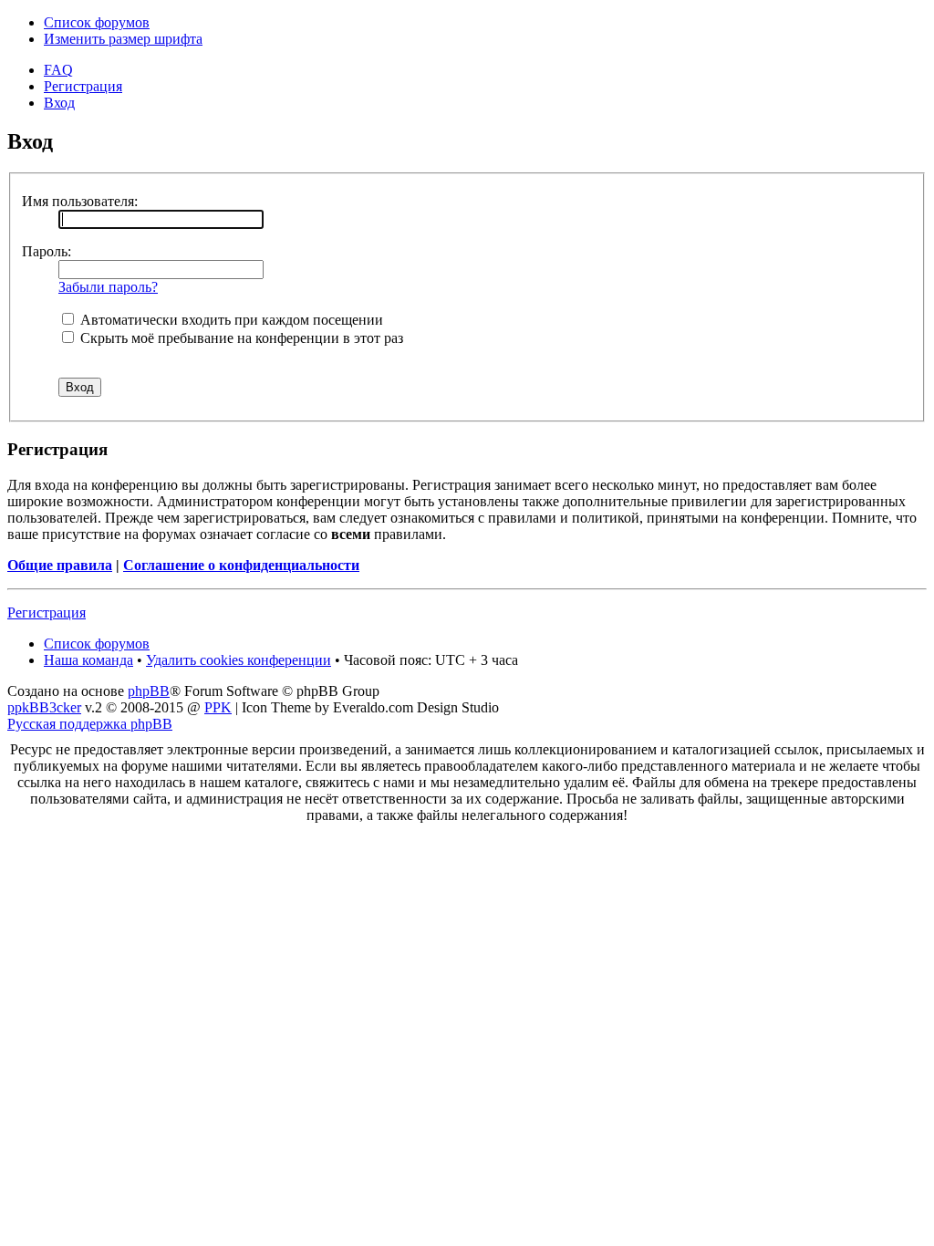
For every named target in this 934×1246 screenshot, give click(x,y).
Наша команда (88, 660)
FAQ (58, 70)
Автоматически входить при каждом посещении (230, 319)
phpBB (149, 691)
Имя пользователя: (80, 201)
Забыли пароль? (108, 287)
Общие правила (59, 565)
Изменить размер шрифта (123, 39)
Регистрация (83, 86)
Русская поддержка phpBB (89, 724)
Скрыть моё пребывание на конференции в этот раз (240, 338)
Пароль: (46, 251)
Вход (59, 102)
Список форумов (97, 22)
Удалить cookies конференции (238, 660)
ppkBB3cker (44, 707)
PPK (218, 707)
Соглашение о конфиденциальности (241, 565)
